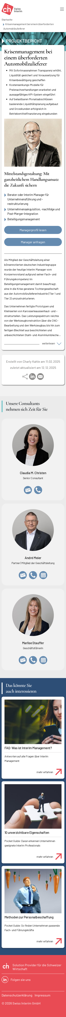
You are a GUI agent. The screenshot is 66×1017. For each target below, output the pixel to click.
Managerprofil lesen (33, 230)
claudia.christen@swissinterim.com (28, 490)
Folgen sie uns (21, 980)
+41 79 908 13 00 (33, 660)
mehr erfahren (45, 772)
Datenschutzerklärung (17, 995)
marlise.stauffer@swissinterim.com (23, 660)
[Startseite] (12, 9)
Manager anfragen (33, 242)
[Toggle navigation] (62, 9)
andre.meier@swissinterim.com (23, 575)
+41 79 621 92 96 (33, 575)
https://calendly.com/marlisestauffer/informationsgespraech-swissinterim (43, 660)
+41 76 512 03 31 (38, 490)
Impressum (42, 995)
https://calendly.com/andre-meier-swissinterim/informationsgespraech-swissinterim (43, 575)
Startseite (7, 19)
